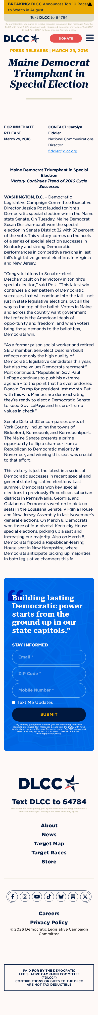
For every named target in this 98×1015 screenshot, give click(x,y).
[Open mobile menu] (90, 38)
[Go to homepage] (49, 783)
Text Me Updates (35, 702)
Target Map (49, 844)
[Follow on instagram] (25, 897)
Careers (49, 914)
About (49, 826)
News (49, 835)
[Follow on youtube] (37, 897)
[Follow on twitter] (85, 897)
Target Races (49, 853)
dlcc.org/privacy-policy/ (49, 733)
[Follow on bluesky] (61, 897)
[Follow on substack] (73, 897)
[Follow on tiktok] (49, 897)
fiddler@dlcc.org (62, 151)
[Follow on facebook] (13, 897)
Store (49, 862)
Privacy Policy (49, 923)
